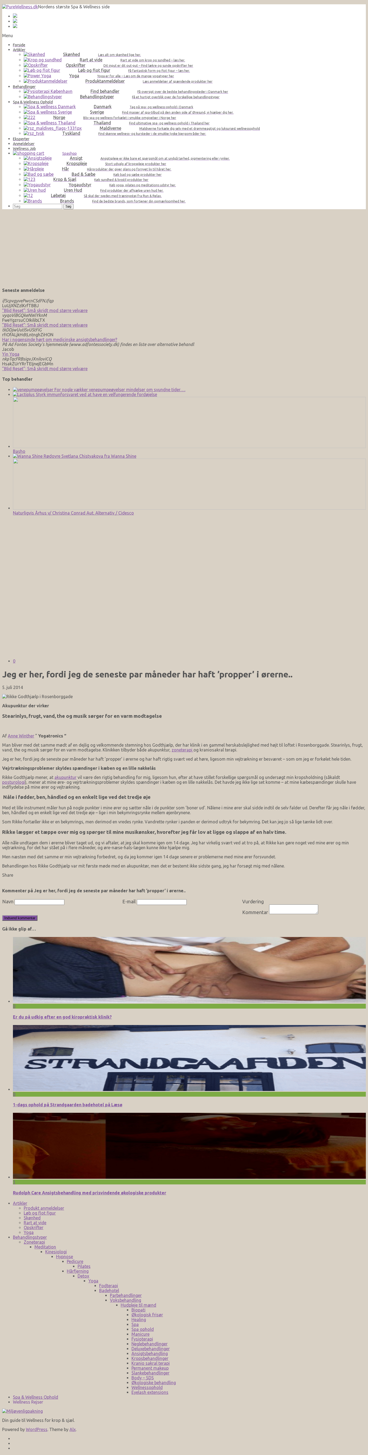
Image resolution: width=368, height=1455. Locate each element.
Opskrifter (33, 1227)
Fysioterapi (142, 1339)
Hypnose (64, 1256)
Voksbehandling (125, 1300)
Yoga (29, 1232)
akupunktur (65, 777)
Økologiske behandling (153, 1382)
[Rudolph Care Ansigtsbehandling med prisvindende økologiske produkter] (189, 1177)
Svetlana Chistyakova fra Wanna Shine (98, 456)
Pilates (84, 1266)
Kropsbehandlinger (149, 1358)
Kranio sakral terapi (150, 1363)
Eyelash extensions (149, 1392)
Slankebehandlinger (150, 1372)
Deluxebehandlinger (150, 1348)
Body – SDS (142, 1377)
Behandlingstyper (30, 1237)
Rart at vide (35, 1222)
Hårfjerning (78, 1271)
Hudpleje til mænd (138, 1305)
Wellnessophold (147, 1387)
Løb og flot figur (40, 1213)
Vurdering (253, 901)
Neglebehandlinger (149, 1343)
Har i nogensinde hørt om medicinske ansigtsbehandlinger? (59, 339)
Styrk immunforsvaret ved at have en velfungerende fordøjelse (96, 394)
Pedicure (75, 1261)
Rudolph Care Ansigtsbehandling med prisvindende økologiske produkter (89, 1192)
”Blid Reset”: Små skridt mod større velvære (45, 310)
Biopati (138, 1309)
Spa (135, 1324)
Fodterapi (108, 1285)
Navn (7, 901)
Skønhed (32, 1217)
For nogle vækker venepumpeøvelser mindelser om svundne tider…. (119, 389)
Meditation (45, 1246)
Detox (83, 1276)
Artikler (20, 1203)
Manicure (140, 1334)
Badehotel (109, 1290)
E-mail (129, 901)
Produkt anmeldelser (44, 1208)
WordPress (36, 1429)
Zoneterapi (34, 1242)
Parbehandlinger (126, 1295)
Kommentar (255, 912)
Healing (138, 1319)
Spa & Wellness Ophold (35, 1397)
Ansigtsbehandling (149, 1353)
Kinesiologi (56, 1251)
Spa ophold (142, 1329)
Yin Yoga (10, 354)
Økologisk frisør (147, 1314)
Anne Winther (21, 735)
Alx (73, 1429)
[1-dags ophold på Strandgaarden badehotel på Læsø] (189, 1089)
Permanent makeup (150, 1368)
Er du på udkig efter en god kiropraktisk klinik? (62, 1017)
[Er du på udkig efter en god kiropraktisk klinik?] (189, 1001)
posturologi (13, 782)
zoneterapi (182, 749)
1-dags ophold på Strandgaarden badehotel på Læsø (67, 1104)
